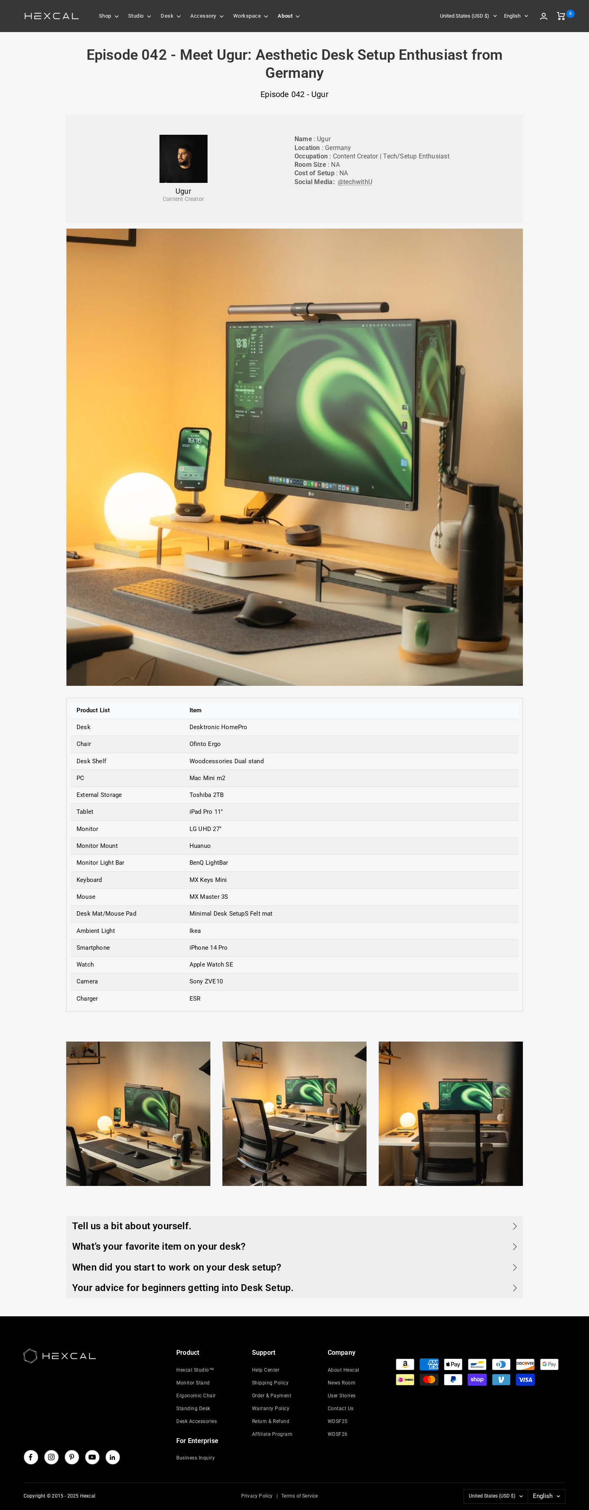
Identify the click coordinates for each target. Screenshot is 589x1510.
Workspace (247, 16)
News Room (342, 1383)
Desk (167, 16)
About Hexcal (343, 1370)
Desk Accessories (196, 1421)
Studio (136, 16)
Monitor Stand (193, 1383)
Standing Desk (193, 1408)
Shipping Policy (270, 1383)
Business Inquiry (195, 1458)
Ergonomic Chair (196, 1396)
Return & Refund (271, 1421)
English (512, 16)
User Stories (342, 1396)
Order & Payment (272, 1396)
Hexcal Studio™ (195, 1370)
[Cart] (561, 16)
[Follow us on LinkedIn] (112, 1457)
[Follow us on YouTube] (92, 1457)
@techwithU (355, 182)
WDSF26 (338, 1434)
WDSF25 (338, 1421)
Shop (105, 16)
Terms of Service (299, 1496)
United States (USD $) (464, 16)
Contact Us (341, 1408)
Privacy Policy (257, 1496)
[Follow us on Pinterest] (72, 1457)
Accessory (203, 16)
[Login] (543, 16)
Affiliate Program (272, 1434)
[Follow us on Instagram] (51, 1457)
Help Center (266, 1370)
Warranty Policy (271, 1408)
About (285, 16)
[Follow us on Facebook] (31, 1457)
